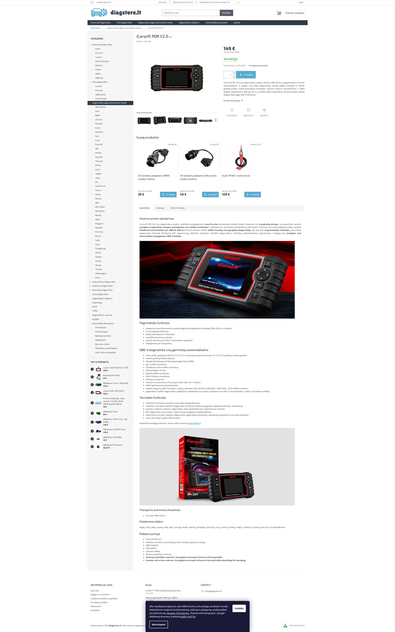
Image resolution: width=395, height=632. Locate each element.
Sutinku (239, 608)
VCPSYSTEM (100, 98)
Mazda (98, 198)
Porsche (99, 231)
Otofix (98, 69)
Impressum (96, 606)
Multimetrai (100, 340)
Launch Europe (102, 61)
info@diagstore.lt (213, 591)
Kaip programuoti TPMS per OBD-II (161, 597)
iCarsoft (99, 53)
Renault (98, 227)
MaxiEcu (99, 65)
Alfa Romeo (100, 107)
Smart (98, 252)
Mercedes (100, 206)
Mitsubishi (100, 211)
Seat (97, 244)
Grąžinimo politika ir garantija (214, 2)
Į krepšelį (248, 74)
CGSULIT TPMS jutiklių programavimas (163, 590)
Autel (97, 48)
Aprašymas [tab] (145, 208)
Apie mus (163, 2)
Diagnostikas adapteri (102, 298)
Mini (97, 202)
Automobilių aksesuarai (103, 323)
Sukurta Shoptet (297, 625)
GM (96, 148)
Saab (97, 240)
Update (95, 319)
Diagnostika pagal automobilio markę (109, 102)
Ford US (99, 144)
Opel (97, 219)
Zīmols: (143, 41)
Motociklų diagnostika (102, 290)
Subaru (98, 256)
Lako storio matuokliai (105, 352)
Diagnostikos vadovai (102, 315)
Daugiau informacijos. (178, 613)
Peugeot (99, 223)
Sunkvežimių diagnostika (103, 281)
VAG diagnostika (99, 82)
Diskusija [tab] (160, 208)
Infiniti (98, 165)
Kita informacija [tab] (177, 208)
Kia (96, 182)
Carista (98, 86)
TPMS (95, 311)
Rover (98, 236)
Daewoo (99, 123)
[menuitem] (101, 22)
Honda (98, 152)
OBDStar (99, 78)
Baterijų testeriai (103, 336)
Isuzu (97, 169)
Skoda (98, 265)
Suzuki (98, 261)
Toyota (98, 269)
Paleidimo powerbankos (106, 348)
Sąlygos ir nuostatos (183, 2)
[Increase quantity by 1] (234, 73)
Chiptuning (97, 302)
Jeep (97, 177)
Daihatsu (99, 132)
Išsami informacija (231, 100)
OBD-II (98, 73)
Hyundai (99, 157)
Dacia (97, 127)
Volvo (97, 277)
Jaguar (98, 173)
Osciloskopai (101, 331)
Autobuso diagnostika (102, 286)
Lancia (98, 190)
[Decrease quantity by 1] (234, 76)
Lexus (98, 194)
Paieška (226, 12)
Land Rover (100, 186)
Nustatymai (158, 624)
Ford (97, 140)
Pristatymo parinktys (258, 65)
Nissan (98, 215)
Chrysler (99, 161)
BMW (97, 115)
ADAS (94, 306)
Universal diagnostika (102, 44)
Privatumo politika (99, 602)
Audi (97, 111)
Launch (98, 57)
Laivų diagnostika (100, 294)
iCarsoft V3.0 (194, 423)
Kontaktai (95, 610)
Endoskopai (100, 327)
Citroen (98, 119)
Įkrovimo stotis (102, 344)
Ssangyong (100, 248)
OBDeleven (100, 94)
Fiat (97, 136)
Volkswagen (100, 273)
